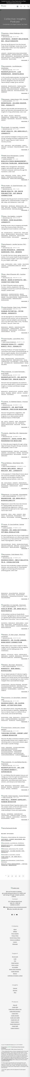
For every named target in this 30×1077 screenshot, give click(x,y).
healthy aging (12, 59)
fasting (14, 175)
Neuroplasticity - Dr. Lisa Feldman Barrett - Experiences (12, 770)
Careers (15, 942)
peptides (19, 452)
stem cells (16, 451)
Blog (15, 992)
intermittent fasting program (14, 177)
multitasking (22, 719)
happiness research (17, 54)
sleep (2, 207)
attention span (25, 717)
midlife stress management (17, 178)
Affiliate (15, 931)
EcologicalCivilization (7, 751)
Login (15, 959)
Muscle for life (20, 234)
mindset (14, 393)
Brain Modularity (17, 298)
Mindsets (3, 654)
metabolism (12, 206)
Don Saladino (15, 237)
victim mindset (22, 330)
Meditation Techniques (13, 89)
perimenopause (5, 117)
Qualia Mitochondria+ (15, 1011)
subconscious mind (20, 327)
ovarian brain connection (14, 265)
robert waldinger (6, 54)
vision (25, 596)
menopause (17, 115)
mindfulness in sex (18, 360)
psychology (10, 654)
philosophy (24, 817)
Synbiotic (3, 690)
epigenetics (21, 423)
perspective (4, 594)
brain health (11, 623)
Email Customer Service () (16, 907)
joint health (8, 145)
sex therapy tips (8, 363)
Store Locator (15, 965)
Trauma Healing (5, 87)
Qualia (3, 747)
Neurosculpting (21, 86)
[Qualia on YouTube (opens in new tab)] (17, 914)
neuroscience (9, 264)
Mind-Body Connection (7, 90)
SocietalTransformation (7, 754)
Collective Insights (18, 687)
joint (2, 145)
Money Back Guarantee (15, 969)
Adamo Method (23, 482)
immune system (20, 206)
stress (19, 175)
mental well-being (14, 547)
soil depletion (9, 515)
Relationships (5, 485)
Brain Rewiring (24, 89)
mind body (17, 545)
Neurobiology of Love (13, 484)
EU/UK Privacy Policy (15, 938)
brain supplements (10, 626)
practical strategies (15, 684)
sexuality (11, 115)
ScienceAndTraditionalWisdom (9, 749)
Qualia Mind (15, 1007)
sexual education (19, 358)
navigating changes (6, 687)
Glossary (15, 990)
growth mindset (5, 331)
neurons (8, 788)
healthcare (17, 424)
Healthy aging (21, 235)
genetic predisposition (7, 424)
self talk (13, 331)
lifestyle (19, 393)
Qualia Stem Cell (15, 1020)
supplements (18, 517)
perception (22, 593)
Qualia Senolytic (15, 1015)
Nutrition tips (12, 235)
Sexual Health (8, 482)
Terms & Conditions (15, 940)
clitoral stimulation (6, 360)
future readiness (12, 689)
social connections (16, 57)
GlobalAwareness (20, 754)
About (15, 929)
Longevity (15, 482)
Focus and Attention (11, 297)
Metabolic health (10, 234)
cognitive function (6, 209)
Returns (15, 973)
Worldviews (9, 747)
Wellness (3, 484)
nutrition (20, 391)
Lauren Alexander (7, 101)
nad (2, 115)
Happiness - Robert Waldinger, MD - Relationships (13, 840)
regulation (19, 118)
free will (3, 814)
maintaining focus (21, 686)
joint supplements (17, 145)
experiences (14, 788)
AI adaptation (21, 689)
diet (26, 206)
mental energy (20, 623)
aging (3, 175)
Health (6, 421)
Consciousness (5, 328)
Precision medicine (6, 544)
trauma (14, 544)
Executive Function (14, 295)
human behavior (18, 657)
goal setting (11, 594)
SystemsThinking (17, 750)
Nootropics (4, 623)
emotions (9, 787)
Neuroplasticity (12, 86)
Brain (2, 785)
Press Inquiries (15, 933)
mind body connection (7, 657)
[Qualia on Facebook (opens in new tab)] (12, 914)
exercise (3, 177)
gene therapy (23, 451)
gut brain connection (23, 207)
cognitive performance (22, 626)
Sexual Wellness (24, 484)
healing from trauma (22, 544)
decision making (20, 594)
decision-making (5, 818)
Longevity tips (17, 232)
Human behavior (18, 814)
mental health (9, 56)
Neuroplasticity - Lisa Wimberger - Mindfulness (13, 845)
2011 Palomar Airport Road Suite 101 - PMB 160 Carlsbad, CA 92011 (15, 903)
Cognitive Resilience (6, 298)
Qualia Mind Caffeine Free (15, 1009)
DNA (16, 423)
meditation (25, 656)
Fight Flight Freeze (15, 87)
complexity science (15, 815)
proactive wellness (19, 147)
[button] (17, 6)
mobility (24, 145)
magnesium (4, 86)
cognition (11, 656)
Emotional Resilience (19, 90)
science (13, 818)
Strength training (6, 237)
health (16, 654)
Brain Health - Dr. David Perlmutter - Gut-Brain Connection (12, 193)
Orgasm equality (9, 358)
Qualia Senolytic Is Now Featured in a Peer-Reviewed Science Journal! (13, 2)
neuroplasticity (13, 391)
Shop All (15, 1005)
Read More (24, 60)
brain (10, 717)
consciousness (24, 787)
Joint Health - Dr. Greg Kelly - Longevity (11, 857)
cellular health (11, 452)
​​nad (2, 232)
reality (3, 788)
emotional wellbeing (17, 209)
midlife (6, 115)
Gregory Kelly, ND (7, 36)
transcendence (13, 330)
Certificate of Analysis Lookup (15, 975)
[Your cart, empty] (28, 6)
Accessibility (15, 967)
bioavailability (18, 515)
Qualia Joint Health (15, 1017)
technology (12, 720)
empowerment (23, 117)
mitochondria (17, 454)
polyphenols (10, 394)
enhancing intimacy (19, 363)
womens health (14, 117)
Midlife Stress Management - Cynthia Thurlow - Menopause (14, 864)
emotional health (6, 57)
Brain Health (4, 294)
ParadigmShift (17, 751)
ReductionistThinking (7, 753)
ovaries (20, 264)
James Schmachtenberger (9, 342)
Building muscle (8, 232)
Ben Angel (24, 684)
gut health (10, 147)
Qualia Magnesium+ (15, 1024)
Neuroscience (5, 717)
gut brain (14, 207)
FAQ (15, 961)
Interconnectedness (6, 750)
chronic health (23, 654)
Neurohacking (5, 300)
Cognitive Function (14, 294)
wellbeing (4, 118)
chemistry (9, 817)
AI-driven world (5, 684)
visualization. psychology (16, 596)
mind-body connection (7, 545)
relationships (11, 118)
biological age (11, 423)
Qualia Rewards (15, 971)
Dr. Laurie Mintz (14, 361)
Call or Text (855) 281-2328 (15, 909)
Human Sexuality (13, 485)
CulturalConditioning (19, 747)
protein (24, 175)
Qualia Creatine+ (15, 1022)
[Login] (24, 6)
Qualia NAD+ (15, 1013)
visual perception (13, 593)
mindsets (11, 327)
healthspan (26, 264)
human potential (14, 328)
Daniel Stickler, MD (8, 731)
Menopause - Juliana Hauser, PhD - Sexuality (13, 851)
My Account (15, 956)
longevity (4, 53)
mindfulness (4, 656)
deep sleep (8, 207)
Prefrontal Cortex (23, 297)
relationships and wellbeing (21, 56)
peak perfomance (5, 597)
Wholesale (15, 944)
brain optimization (6, 627)
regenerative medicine (7, 451)
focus (25, 624)
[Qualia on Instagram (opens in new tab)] (14, 914)
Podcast (15, 988)
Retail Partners (15, 963)
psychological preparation (8, 686)
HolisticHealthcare (18, 753)
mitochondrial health (7, 454)
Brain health (4, 206)
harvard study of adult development (17, 53)
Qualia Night (15, 1026)
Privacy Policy (15, 935)
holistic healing (24, 545)
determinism (10, 814)
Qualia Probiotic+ (15, 1028)
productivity (4, 720)
